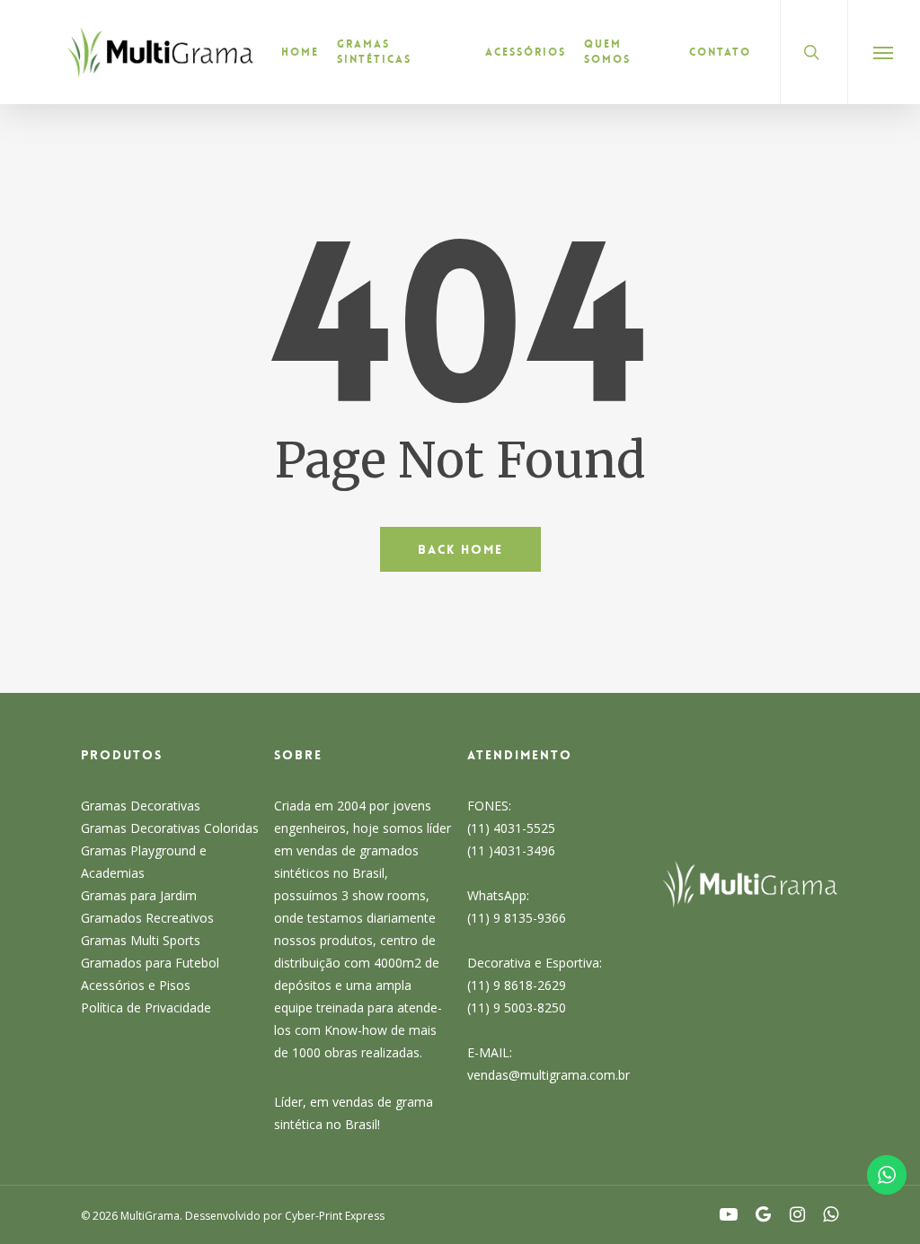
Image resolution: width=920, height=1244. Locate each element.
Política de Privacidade (146, 1007)
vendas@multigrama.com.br (548, 1074)
